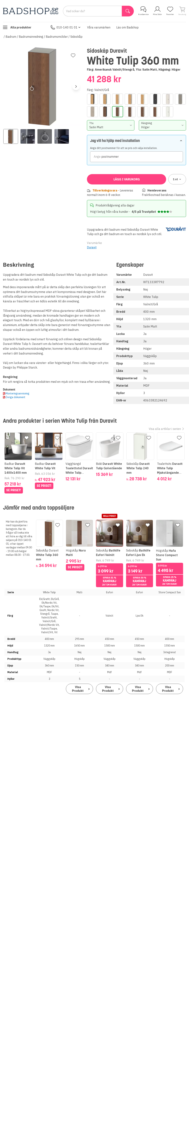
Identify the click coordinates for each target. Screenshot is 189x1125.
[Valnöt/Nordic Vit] (130, 111)
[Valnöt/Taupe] (142, 111)
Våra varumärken (98, 27)
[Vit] (167, 111)
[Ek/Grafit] (92, 99)
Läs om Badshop (127, 27)
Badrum (11, 36)
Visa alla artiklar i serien (165, 429)
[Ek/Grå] (105, 99)
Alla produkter (20, 27)
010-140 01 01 (67, 27)
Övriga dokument (15, 397)
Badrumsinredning (31, 36)
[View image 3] (44, 136)
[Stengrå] (180, 99)
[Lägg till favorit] (73, 55)
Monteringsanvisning (17, 393)
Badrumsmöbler (57, 36)
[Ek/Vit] (142, 99)
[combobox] (110, 125)
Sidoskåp (76, 36)
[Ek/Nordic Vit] (117, 99)
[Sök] (128, 11)
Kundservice (143, 14)
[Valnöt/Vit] (155, 111)
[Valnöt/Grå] (117, 111)
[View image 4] (61, 136)
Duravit (92, 247)
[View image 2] (27, 136)
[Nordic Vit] (167, 99)
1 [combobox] (175, 179)
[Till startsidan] (30, 11)
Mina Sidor (157, 14)
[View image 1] (10, 136)
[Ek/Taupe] (130, 99)
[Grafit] (155, 99)
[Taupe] (92, 111)
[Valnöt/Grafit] (105, 111)
